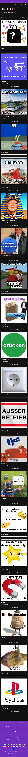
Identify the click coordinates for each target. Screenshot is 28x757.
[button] (2, 4)
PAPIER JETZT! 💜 (4, 81)
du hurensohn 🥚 (4, 637)
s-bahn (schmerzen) (4, 185)
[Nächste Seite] (17, 717)
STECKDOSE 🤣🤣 (4, 394)
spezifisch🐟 (3, 671)
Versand (16, 753)
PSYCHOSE (3, 706)
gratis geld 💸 (3, 324)
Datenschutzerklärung (7, 753)
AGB (12, 753)
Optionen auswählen (14, 86)
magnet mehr (3, 602)
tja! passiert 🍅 (4, 463)
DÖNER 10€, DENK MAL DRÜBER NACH (8, 220)
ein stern (2, 567)
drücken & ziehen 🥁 (5, 359)
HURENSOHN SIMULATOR (5, 289)
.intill (7, 751)
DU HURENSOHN (4, 498)
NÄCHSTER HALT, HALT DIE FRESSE (7, 116)
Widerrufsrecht (21, 751)
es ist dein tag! (3, 533)
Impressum (14, 755)
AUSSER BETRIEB (4, 428)
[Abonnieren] (21, 726)
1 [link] (10, 717)
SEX (1, 151)
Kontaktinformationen (22, 753)
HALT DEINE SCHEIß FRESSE (6, 255)
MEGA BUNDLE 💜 (4, 46)
